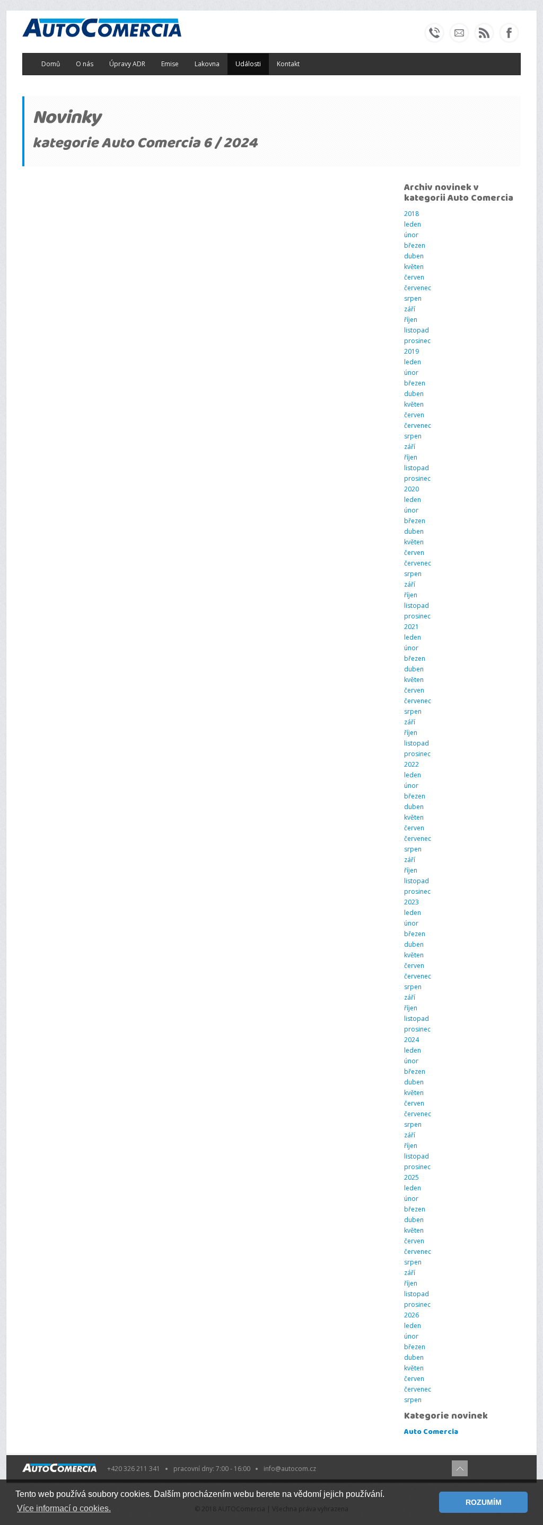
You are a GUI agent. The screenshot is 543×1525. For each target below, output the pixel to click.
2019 (411, 351)
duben (414, 256)
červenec (417, 287)
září (409, 308)
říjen (410, 319)
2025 (411, 1177)
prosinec (417, 340)
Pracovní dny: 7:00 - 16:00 (211, 1468)
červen (414, 277)
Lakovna (207, 63)
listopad (416, 330)
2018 (411, 213)
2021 (411, 626)
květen (414, 266)
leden (412, 224)
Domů (50, 63)
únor (411, 234)
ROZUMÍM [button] (484, 1502)
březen (414, 245)
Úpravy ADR (127, 63)
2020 (411, 489)
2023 (411, 902)
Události (248, 63)
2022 (411, 764)
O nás (84, 63)
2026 (411, 1315)
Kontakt (288, 63)
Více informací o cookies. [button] (64, 1508)
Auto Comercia (431, 1432)
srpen (413, 298)
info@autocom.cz (290, 1468)
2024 (411, 1039)
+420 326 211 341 (133, 1468)
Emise (170, 63)
